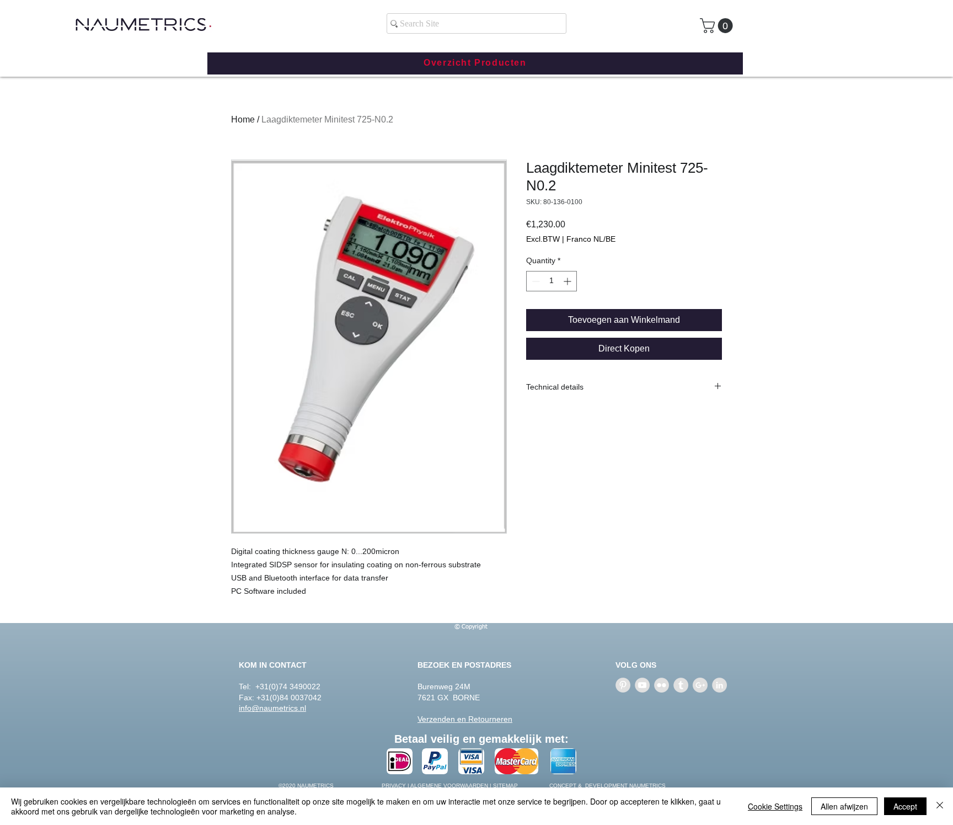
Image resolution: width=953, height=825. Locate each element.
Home (243, 119)
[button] (718, 25)
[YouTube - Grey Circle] (642, 685)
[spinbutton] (551, 281)
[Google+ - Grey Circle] (700, 685)
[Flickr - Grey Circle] (661, 685)
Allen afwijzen (844, 806)
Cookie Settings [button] (775, 806)
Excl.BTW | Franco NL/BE (570, 239)
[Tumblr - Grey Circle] (680, 685)
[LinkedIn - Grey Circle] (719, 685)
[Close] (939, 806)
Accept (905, 806)
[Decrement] (535, 281)
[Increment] (568, 281)
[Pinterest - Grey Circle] (622, 685)
